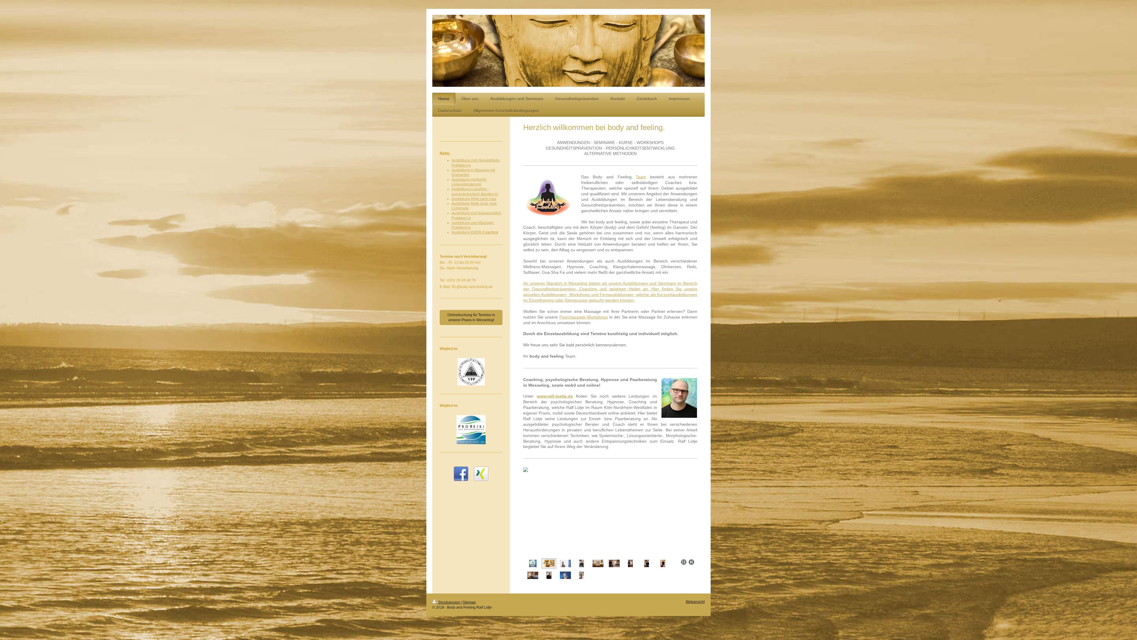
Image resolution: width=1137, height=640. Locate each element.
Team (641, 177)
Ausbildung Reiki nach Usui (474, 199)
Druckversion (449, 602)
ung (478, 184)
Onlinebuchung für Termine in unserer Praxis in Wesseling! (471, 317)
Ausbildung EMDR (466, 232)
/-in (468, 165)
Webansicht (695, 602)
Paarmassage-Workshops (583, 317)
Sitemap (469, 602)
